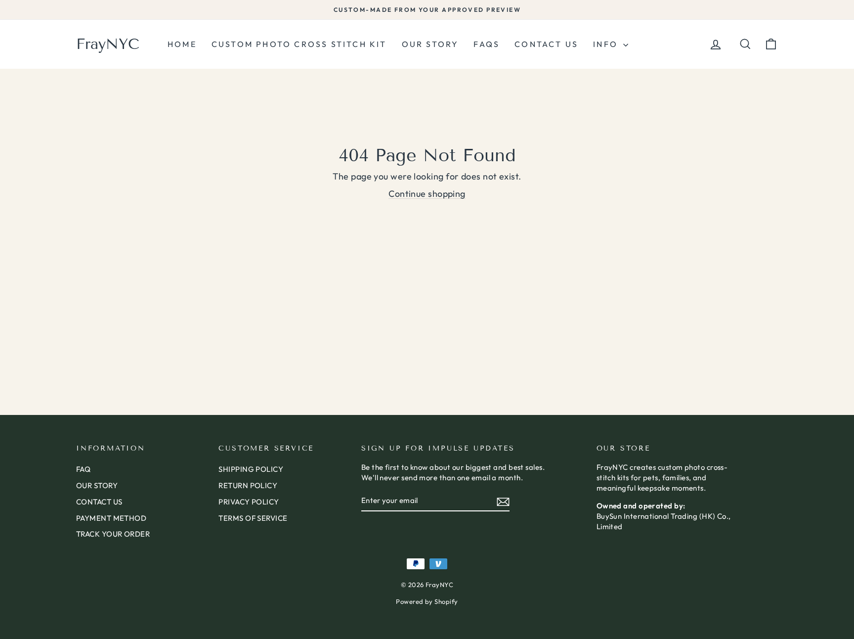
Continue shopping (427, 193)
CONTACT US (99, 501)
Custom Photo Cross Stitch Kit (299, 44)
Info (607, 44)
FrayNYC (107, 44)
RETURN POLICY (247, 485)
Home (182, 44)
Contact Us (546, 44)
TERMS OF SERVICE (252, 518)
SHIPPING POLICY (250, 469)
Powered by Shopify (427, 601)
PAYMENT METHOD (111, 518)
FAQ (83, 469)
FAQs (486, 44)
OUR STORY (97, 485)
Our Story (430, 44)
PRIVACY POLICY (248, 501)
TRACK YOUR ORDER (113, 534)
